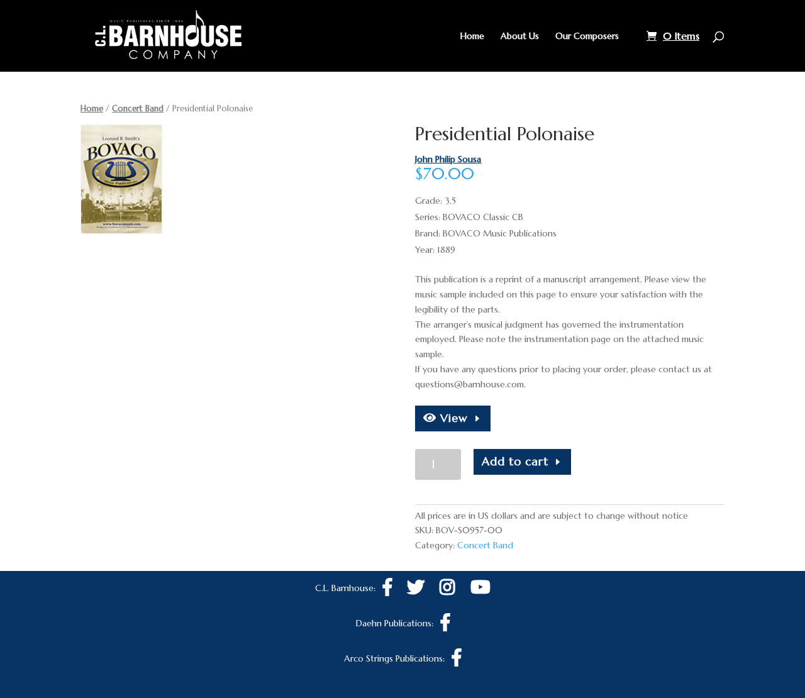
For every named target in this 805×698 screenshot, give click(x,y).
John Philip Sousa (448, 159)
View (452, 418)
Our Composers (587, 36)
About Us (520, 36)
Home (472, 36)
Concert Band (138, 108)
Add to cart (515, 461)
